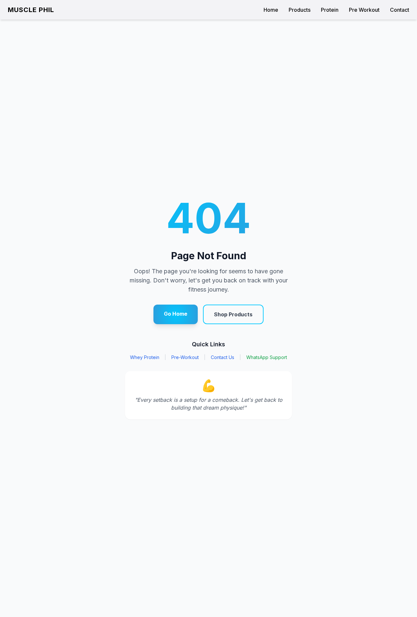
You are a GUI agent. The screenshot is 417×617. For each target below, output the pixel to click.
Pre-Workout (185, 357)
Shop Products (233, 314)
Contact (399, 10)
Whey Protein (144, 357)
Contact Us (222, 357)
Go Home (175, 313)
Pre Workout (364, 10)
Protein (329, 10)
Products (299, 10)
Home (271, 10)
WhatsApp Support (266, 357)
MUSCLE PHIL (31, 10)
